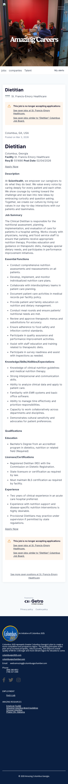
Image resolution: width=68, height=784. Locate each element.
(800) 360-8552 (12, 669)
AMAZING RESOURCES (11, 701)
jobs (3, 70)
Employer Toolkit (13, 706)
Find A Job (10, 695)
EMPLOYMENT (8, 691)
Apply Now (11, 166)
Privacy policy (26, 609)
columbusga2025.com (11, 655)
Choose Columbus (14, 710)
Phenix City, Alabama (15, 712)
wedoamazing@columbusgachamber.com (28, 663)
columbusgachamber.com (13, 659)
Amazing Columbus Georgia (37, 776)
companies (15, 70)
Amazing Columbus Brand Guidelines (22, 708)
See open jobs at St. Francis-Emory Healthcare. (31, 112)
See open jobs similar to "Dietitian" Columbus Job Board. (36, 119)
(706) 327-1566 (12, 671)
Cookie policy (42, 609)
